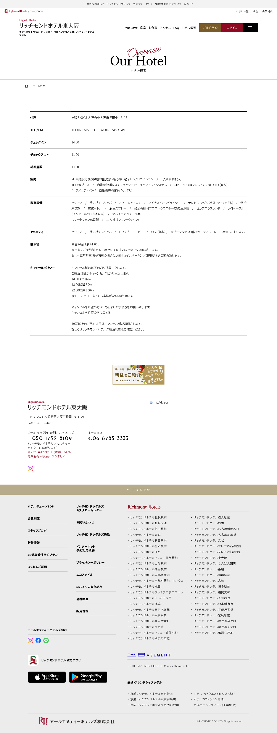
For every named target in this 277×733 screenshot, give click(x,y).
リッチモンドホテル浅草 (145, 604)
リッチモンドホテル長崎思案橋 (214, 610)
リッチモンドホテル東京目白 (148, 615)
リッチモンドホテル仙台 (145, 552)
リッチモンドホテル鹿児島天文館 (215, 627)
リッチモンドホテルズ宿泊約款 (101, 329)
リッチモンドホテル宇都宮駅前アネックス (157, 581)
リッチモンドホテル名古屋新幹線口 (217, 529)
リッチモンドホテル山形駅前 (148, 563)
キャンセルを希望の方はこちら (90, 312)
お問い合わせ (85, 522)
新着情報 (34, 543)
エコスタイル (84, 575)
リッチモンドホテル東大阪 (210, 558)
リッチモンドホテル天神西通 (212, 598)
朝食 (255, 11)
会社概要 (82, 599)
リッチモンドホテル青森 (145, 535)
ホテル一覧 (242, 11)
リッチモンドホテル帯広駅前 (148, 529)
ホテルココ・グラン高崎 (209, 699)
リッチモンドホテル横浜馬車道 (150, 638)
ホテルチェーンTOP (41, 506)
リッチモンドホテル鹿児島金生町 (215, 621)
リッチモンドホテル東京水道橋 (150, 610)
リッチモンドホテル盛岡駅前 (148, 546)
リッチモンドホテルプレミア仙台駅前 (154, 558)
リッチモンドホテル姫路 (209, 569)
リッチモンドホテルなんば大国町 (215, 563)
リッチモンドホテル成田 (145, 586)
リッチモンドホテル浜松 (209, 540)
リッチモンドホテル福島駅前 (148, 569)
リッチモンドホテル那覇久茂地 (214, 633)
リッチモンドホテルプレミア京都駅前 (217, 546)
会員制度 (267, 11)
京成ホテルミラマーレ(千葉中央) (215, 705)
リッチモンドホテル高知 (209, 581)
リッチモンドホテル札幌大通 (148, 523)
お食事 (152, 27)
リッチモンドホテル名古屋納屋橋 (215, 535)
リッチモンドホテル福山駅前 (212, 575)
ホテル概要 (189, 27)
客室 (143, 27)
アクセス (165, 27)
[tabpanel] (138, 375)
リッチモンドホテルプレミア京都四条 (217, 552)
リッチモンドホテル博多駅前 (212, 586)
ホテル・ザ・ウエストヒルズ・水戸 (214, 694)
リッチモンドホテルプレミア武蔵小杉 (154, 633)
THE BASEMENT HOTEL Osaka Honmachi (159, 666)
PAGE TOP (141, 489)
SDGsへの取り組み (89, 587)
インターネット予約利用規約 (85, 548)
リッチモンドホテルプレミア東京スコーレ (156, 592)
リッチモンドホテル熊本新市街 (214, 604)
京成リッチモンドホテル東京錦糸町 (153, 699)
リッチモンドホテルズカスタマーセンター (90, 508)
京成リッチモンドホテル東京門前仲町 (154, 705)
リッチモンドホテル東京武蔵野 (150, 621)
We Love (131, 27)
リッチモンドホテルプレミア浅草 (151, 598)
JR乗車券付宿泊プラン (43, 555)
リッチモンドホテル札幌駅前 (148, 517)
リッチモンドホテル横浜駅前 (212, 517)
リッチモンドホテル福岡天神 (212, 592)
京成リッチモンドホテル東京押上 (151, 694)
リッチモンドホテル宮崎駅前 (212, 615)
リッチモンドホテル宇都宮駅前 (150, 575)
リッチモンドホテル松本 (209, 523)
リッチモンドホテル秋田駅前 (148, 540)
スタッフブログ (37, 531)
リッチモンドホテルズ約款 (93, 534)
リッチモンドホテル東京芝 (147, 627)
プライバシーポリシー (90, 562)
